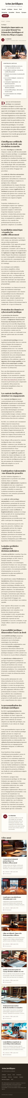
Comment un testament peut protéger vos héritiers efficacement (10, 861)
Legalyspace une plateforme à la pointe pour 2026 (12, 898)
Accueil (4, 9)
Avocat (16, 9)
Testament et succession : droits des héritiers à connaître (13, 1006)
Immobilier (11, 12)
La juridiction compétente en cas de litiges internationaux (12, 1043)
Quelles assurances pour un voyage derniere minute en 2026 (13, 970)
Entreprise (4, 12)
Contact (5, 15)
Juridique (9, 9)
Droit (20, 9)
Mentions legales (5, 1079)
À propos (24, 12)
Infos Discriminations (10, 379)
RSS (12, 1079)
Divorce (18, 12)
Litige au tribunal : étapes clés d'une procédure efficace (12, 934)
